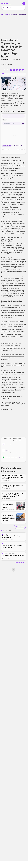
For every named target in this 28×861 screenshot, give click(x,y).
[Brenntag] (3, 444)
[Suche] (23, 7)
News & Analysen (4, 14)
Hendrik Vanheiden (6, 64)
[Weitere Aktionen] (24, 446)
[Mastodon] (11, 70)
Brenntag (8, 444)
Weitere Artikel (19, 527)
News (10, 14)
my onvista (17, 8)
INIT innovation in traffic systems (14, 457)
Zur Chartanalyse (21, 149)
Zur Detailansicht (6, 149)
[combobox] (13, 123)
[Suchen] (23, 123)
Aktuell (9, 8)
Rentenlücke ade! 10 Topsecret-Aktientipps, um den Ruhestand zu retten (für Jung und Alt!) (13, 365)
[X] (20, 70)
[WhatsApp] (17, 70)
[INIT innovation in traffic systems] (3, 457)
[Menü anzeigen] (3, 7)
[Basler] (3, 450)
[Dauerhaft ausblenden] (24, 73)
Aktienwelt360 (5, 59)
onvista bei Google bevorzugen (11, 74)
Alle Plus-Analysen (19, 562)
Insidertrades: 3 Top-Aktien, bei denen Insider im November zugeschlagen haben (12, 356)
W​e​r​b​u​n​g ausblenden (19, 25)
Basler (7, 450)
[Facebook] (14, 70)
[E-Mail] (23, 70)
